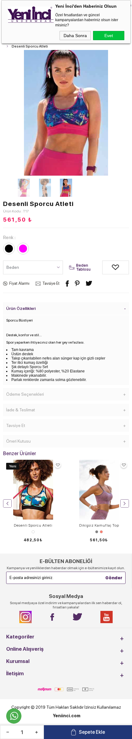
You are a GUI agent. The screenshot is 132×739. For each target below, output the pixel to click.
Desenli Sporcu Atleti (33, 525)
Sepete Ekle (92, 732)
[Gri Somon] (99, 532)
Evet (108, 35)
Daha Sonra (75, 35)
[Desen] (33, 532)
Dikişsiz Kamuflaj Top (99, 525)
